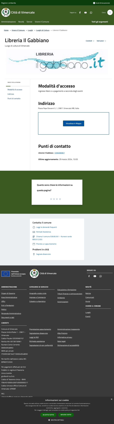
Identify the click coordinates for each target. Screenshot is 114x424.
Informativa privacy (64, 337)
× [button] (111, 399)
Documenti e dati (7, 317)
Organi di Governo (8, 293)
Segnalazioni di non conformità (41, 345)
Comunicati (90, 297)
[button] (57, 420)
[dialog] (57, 410)
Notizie (88, 293)
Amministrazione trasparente (68, 329)
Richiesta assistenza (37, 341)
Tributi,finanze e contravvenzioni (69, 293)
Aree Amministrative (9, 297)
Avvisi (88, 301)
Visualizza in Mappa (73, 123)
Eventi (88, 316)
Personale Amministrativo (11, 313)
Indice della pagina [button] (14, 82)
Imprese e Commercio (37, 297)
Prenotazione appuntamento (40, 329)
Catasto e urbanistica (37, 301)
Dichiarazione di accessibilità (68, 345)
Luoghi (30, 30)
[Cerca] (110, 12)
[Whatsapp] (90, 12)
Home (6, 30)
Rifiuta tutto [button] (66, 415)
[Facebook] (79, 12)
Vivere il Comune (18, 30)
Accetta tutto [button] (48, 415)
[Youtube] (84, 12)
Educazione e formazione (66, 289)
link (78, 410)
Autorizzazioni (62, 301)
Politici (3, 309)
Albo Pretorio (62, 333)
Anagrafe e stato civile (37, 293)
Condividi (89, 41)
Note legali (61, 341)
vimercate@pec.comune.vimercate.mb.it (16, 396)
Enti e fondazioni (7, 305)
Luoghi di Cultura (42, 30)
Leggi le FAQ (34, 337)
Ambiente (61, 297)
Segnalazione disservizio (38, 333)
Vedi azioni (100, 41)
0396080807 (60, 153)
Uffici (3, 301)
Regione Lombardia (8, 3)
